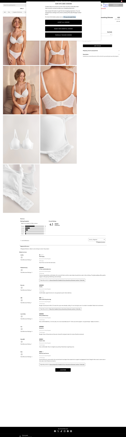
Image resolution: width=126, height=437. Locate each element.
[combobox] (98, 239)
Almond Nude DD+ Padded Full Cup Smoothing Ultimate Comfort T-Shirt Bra (67, 280)
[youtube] (71, 431)
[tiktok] (61, 431)
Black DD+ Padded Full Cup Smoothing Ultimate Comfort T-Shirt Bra (65, 309)
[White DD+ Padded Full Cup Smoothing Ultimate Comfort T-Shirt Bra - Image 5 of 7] (21, 139)
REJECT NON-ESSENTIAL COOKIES (63, 28)
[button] (101, 54)
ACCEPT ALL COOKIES (63, 22)
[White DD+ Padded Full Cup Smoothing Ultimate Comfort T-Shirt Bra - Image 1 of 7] (21, 41)
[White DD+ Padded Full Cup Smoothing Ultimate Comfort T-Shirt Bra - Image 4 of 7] (58, 90)
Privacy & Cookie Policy (70, 17)
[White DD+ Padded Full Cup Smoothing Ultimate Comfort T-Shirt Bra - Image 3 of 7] (21, 90)
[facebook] (55, 431)
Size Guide (109, 32)
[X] (58, 431)
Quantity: (85, 37)
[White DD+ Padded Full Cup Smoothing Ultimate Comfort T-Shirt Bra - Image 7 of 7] (21, 188)
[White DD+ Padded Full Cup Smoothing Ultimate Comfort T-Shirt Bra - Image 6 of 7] (58, 139)
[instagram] (64, 431)
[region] (63, 21)
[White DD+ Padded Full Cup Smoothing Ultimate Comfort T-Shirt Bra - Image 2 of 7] (58, 41)
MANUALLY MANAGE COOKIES (63, 35)
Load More (63, 370)
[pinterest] (67, 431)
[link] (101, 5)
